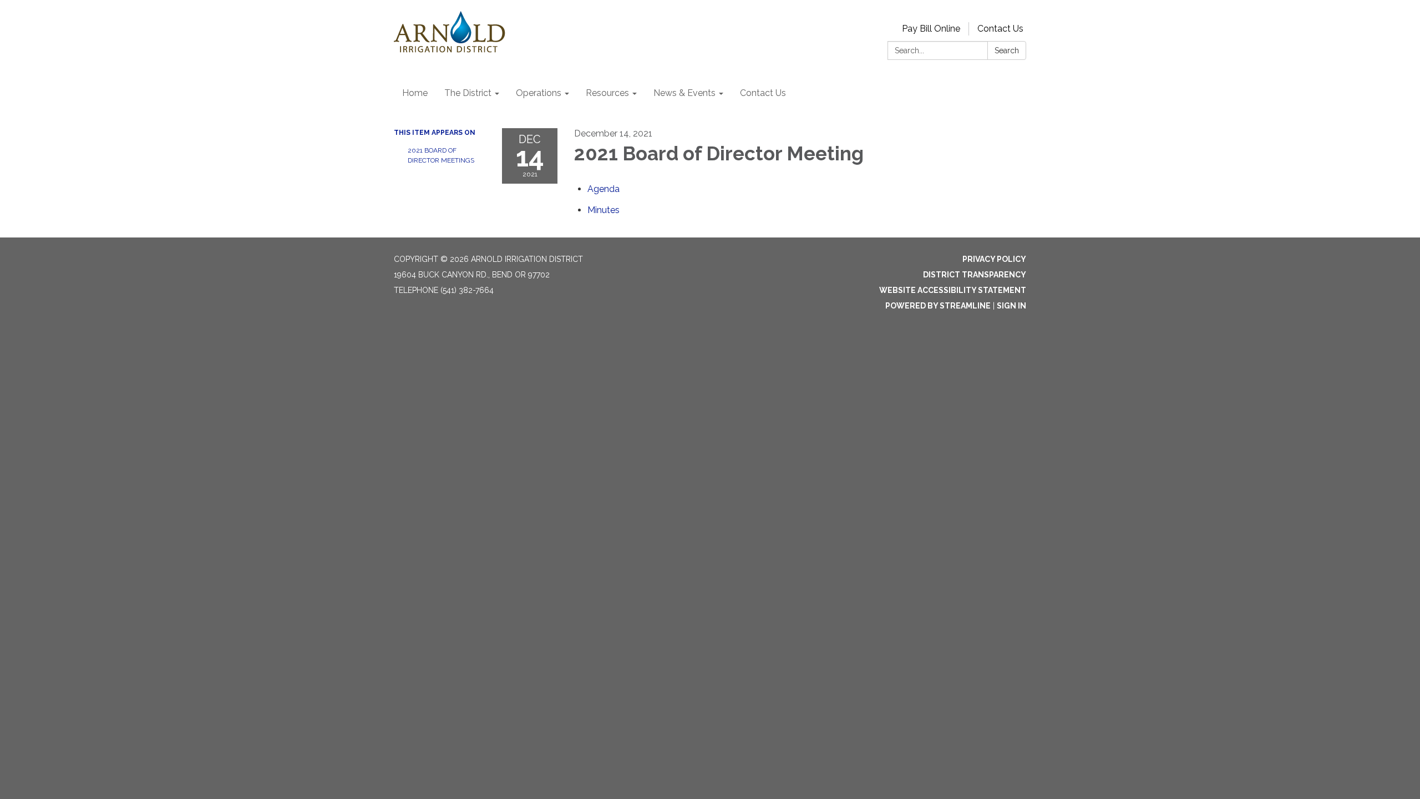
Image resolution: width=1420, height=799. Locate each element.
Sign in (1011, 305)
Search (1007, 50)
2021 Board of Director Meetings (441, 155)
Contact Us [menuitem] (763, 93)
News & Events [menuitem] (684, 93)
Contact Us (1000, 28)
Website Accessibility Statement (952, 290)
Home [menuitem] (415, 93)
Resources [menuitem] (607, 93)
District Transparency (974, 274)
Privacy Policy (994, 259)
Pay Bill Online (931, 28)
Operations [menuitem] (538, 93)
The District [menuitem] (467, 93)
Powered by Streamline (938, 305)
